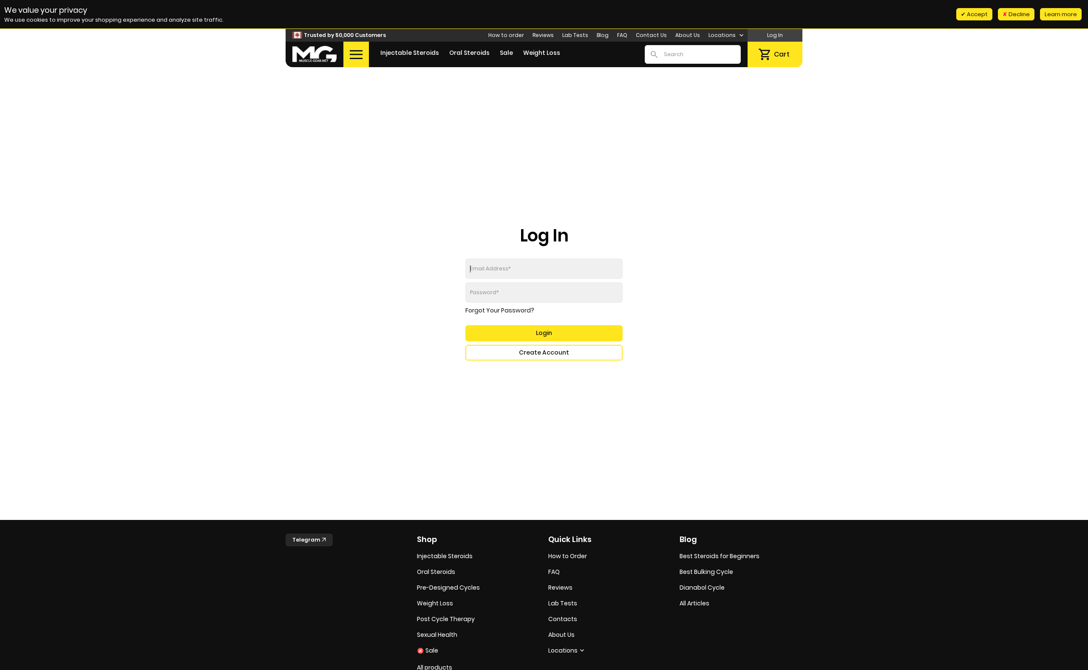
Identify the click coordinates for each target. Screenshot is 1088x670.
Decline (1018, 14)
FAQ (622, 35)
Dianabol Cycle (702, 587)
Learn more (1061, 14)
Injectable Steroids (409, 52)
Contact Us (651, 35)
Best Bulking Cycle (706, 572)
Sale (506, 52)
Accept (977, 14)
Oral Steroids (469, 52)
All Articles (694, 603)
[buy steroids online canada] (314, 54)
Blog (603, 35)
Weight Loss (541, 52)
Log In (775, 35)
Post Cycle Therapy (446, 619)
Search (654, 54)
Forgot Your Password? (499, 310)
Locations (722, 35)
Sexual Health (437, 634)
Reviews (543, 35)
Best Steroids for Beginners (719, 556)
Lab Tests (575, 35)
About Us (687, 35)
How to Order (567, 556)
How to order (506, 35)
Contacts (562, 619)
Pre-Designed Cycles (448, 587)
